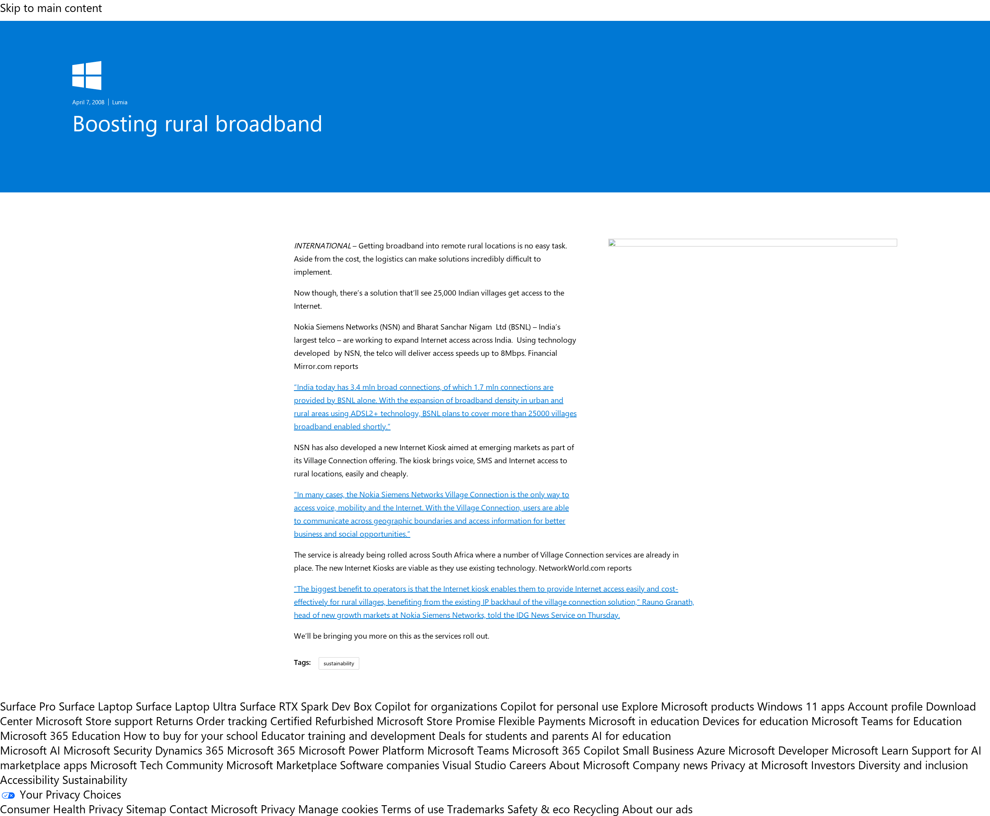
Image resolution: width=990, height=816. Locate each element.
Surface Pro (28, 706)
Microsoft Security (107, 750)
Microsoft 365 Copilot (566, 750)
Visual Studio (474, 764)
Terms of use (412, 808)
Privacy (279, 808)
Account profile (885, 706)
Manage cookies (338, 808)
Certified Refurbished (322, 720)
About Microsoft (589, 764)
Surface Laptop (96, 706)
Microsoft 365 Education (60, 735)
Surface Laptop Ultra (186, 706)
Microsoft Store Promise (436, 720)
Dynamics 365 (189, 750)
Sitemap (146, 808)
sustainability (339, 663)
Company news (670, 764)
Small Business (658, 750)
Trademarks (475, 808)
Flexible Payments (541, 720)
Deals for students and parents (514, 735)
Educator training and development (348, 735)
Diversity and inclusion (913, 764)
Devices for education (755, 720)
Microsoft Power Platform (361, 750)
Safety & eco (538, 808)
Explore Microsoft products (687, 706)
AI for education (631, 735)
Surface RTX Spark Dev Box (306, 706)
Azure (711, 750)
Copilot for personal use (559, 706)
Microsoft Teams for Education (886, 720)
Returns (174, 720)
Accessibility (29, 779)
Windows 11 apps (801, 706)
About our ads (657, 808)
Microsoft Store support (94, 720)
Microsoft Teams (468, 750)
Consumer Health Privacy (61, 808)
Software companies (389, 764)
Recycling (596, 808)
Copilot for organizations (436, 706)
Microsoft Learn (869, 750)
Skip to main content (51, 7)
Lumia (120, 102)
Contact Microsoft (213, 808)
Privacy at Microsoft (759, 764)
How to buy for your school (190, 735)
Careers (527, 764)
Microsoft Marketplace (281, 764)
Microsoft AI (30, 750)
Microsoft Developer (778, 750)
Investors (833, 764)
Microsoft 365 (261, 750)
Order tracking (231, 720)
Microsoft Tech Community (156, 764)
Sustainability (94, 779)
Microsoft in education (644, 720)
